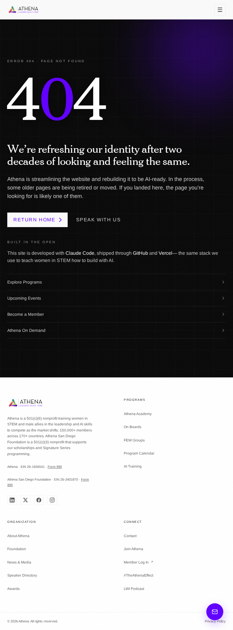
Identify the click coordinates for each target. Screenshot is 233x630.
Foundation (16, 549)
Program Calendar (139, 453)
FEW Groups (134, 440)
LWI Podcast (134, 589)
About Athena (18, 536)
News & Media (19, 562)
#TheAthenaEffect (138, 575)
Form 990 (55, 466)
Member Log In (139, 562)
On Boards (132, 427)
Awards (13, 589)
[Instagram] (52, 500)
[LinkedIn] (12, 500)
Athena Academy (138, 414)
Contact (130, 536)
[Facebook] (39, 500)
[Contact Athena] (214, 611)
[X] (25, 500)
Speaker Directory (22, 575)
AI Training (133, 466)
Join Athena (133, 549)
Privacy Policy (215, 621)
